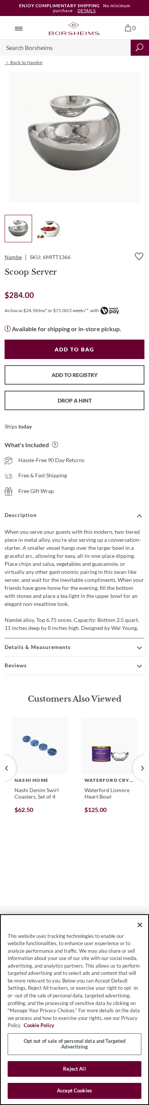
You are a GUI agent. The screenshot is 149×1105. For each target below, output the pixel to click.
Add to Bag (74, 349)
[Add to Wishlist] (139, 256)
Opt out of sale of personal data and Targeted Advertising (75, 1044)
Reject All (74, 1069)
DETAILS (87, 10)
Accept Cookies (74, 1090)
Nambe (13, 257)
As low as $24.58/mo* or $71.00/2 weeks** (47, 310)
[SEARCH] (140, 48)
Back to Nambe (25, 62)
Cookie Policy (39, 1025)
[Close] (139, 925)
